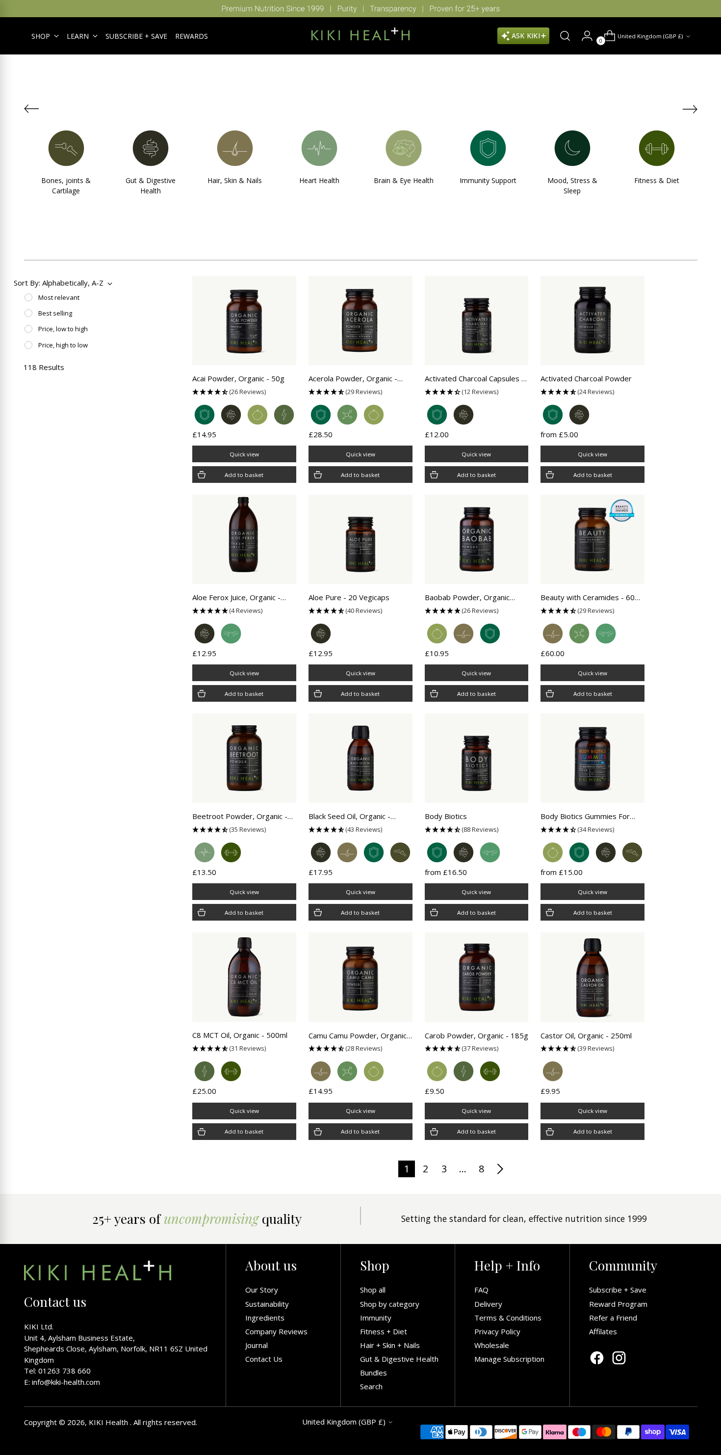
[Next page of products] (499, 1169)
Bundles (373, 1372)
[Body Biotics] (477, 758)
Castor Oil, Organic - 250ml (586, 1035)
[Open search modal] (561, 36)
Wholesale (491, 1345)
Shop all (373, 1290)
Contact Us (264, 1359)
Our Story (261, 1290)
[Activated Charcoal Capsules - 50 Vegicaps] (477, 320)
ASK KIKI (526, 35)
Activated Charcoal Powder (586, 378)
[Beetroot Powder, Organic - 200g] (244, 758)
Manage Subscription (509, 1359)
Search (371, 1386)
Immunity (375, 1318)
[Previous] (15, 8)
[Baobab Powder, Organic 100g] (477, 539)
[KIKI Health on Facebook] (597, 1359)
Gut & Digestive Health (399, 1359)
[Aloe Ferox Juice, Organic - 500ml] (244, 539)
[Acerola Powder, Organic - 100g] (360, 320)
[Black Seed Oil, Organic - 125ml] (360, 758)
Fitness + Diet (383, 1331)
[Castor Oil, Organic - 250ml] (592, 977)
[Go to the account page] (583, 36)
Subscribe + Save (617, 1290)
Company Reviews (276, 1331)
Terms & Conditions (507, 1318)
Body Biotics (446, 816)
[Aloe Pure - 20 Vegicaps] (360, 539)
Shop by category (389, 1304)
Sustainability (267, 1304)
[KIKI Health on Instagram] (619, 1359)
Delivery (488, 1304)
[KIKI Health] (360, 34)
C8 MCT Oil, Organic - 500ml (239, 1035)
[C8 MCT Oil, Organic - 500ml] (244, 977)
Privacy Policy (497, 1331)
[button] (244, 391)
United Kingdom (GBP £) (650, 36)
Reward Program (618, 1304)
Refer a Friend (613, 1318)
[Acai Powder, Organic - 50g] (244, 320)
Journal (256, 1345)
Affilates (603, 1331)
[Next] (706, 8)
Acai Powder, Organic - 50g (238, 378)
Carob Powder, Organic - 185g (476, 1035)
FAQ (481, 1290)
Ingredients (264, 1318)
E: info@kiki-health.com (62, 1382)
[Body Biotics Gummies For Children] (592, 758)
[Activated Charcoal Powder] (592, 320)
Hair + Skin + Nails (390, 1345)
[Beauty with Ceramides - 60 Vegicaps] (592, 539)
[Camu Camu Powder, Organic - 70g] (360, 977)
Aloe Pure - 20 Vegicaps (349, 597)
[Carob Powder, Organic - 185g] (477, 977)
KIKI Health (109, 1422)
